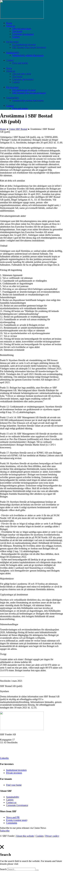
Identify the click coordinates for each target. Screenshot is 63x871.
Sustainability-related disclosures (28, 55)
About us (10, 25)
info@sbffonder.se (9, 747)
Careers (16, 36)
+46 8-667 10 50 (8, 753)
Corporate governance (23, 34)
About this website (25, 836)
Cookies (40, 836)
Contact (10, 60)
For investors (12, 42)
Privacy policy (52, 836)
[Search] (37, 870)
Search (3, 869)
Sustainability (12, 52)
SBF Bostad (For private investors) (29, 47)
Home (9, 23)
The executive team (21, 28)
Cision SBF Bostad (18, 129)
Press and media (20, 63)
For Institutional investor (24, 44)
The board (17, 31)
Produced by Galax (9, 841)
